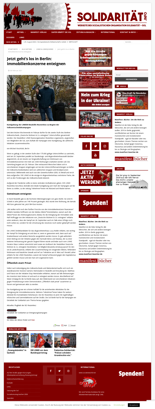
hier (33, 320)
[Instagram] (105, 146)
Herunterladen (12, 310)
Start (9, 32)
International (108, 32)
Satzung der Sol (13, 390)
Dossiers (10, 37)
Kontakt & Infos (128, 32)
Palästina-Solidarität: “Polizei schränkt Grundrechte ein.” (64, 353)
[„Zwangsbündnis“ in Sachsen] (18, 340)
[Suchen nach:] (136, 42)
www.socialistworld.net (87, 373)
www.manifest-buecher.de (90, 254)
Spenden (10, 398)
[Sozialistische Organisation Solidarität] (77, 28)
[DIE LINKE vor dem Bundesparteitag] (42, 340)
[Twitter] (95, 146)
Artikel (20, 32)
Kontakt (10, 383)
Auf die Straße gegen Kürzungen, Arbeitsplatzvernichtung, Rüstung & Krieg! (22, 374)
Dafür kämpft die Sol (61, 32)
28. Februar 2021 (16, 70)
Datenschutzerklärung (15, 379)
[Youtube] (95, 155)
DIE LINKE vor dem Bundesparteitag (39, 351)
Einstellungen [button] (119, 405)
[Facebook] (86, 146)
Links (21, 37)
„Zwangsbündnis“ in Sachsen (16, 351)
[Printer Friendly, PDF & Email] (64, 325)
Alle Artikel (27, 49)
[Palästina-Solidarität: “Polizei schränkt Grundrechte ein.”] (65, 340)
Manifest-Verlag (38, 32)
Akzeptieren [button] (133, 405)
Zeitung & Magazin (85, 32)
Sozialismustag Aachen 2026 (17, 394)
